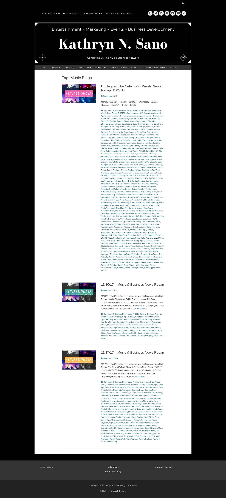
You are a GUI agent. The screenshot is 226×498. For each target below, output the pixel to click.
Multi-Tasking (145, 192)
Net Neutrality (141, 211)
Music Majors (147, 409)
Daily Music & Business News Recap (118, 110)
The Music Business (124, 431)
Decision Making (114, 148)
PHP (112, 224)
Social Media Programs (144, 238)
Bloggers (104, 124)
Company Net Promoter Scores (131, 135)
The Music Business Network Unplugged (140, 433)
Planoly (125, 224)
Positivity (145, 224)
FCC (134, 167)
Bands (103, 121)
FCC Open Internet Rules (147, 167)
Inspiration (130, 178)
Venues (132, 265)
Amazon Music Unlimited (128, 385)
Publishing (141, 230)
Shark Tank (122, 235)
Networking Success (133, 213)
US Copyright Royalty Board (117, 265)
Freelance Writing (134, 170)
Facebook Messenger (118, 167)
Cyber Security (134, 146)
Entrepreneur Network (136, 159)
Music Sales (133, 412)
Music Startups (142, 205)
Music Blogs (128, 197)
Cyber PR (124, 146)
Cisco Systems (152, 132)
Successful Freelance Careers (124, 249)
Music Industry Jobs (152, 200)
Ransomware (106, 232)
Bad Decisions (145, 119)
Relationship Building (148, 232)
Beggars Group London (138, 121)
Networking (105, 213)
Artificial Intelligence (125, 119)
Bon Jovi (149, 124)
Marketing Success (148, 186)
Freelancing (146, 170)
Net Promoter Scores (155, 211)
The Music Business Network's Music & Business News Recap (134, 254)
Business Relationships (136, 129)
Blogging (112, 124)
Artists (127, 387)
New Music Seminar (114, 216)
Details (155, 148)
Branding (115, 127)
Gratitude (151, 173)
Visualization (106, 268)
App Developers (131, 116)
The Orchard (132, 257)
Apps (122, 387)
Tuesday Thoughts (108, 262)
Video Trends (150, 265)
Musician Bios (120, 211)
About (42, 67)
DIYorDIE (125, 154)
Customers (115, 146)
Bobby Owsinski (139, 124)
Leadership (121, 401)
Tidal (137, 436)
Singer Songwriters (114, 425)
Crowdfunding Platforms (110, 396)
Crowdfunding (157, 393)
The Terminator (143, 257)
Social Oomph (127, 241)
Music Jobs (140, 203)
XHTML (104, 270)
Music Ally (111, 195)
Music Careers (125, 200)
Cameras (104, 393)
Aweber (136, 119)
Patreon (140, 417)
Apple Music (114, 387)
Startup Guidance (154, 243)
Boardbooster (127, 124)
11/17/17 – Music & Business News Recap (132, 352)
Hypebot (150, 398)
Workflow (120, 268)
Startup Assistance (139, 243)
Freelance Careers (120, 170)
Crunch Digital (136, 140)
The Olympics (129, 436)
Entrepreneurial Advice (153, 159)
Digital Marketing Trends (129, 151)
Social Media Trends (113, 241)
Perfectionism (106, 222)
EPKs (147, 162)
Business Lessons (119, 129)
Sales (126, 423)
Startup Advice (125, 243)
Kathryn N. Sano (111, 485)
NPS (117, 219)
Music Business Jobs (155, 197)
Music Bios (148, 195)
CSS (116, 143)
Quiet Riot (149, 230)
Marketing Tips (106, 189)
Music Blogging (116, 197)
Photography (128, 420)
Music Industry (137, 200)
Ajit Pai (104, 116)
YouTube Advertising (109, 442)
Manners (111, 186)
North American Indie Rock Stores (114, 330)
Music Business (140, 197)
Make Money (154, 401)
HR (147, 175)
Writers (128, 268)
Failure (129, 167)
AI (160, 113)
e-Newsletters (142, 154)
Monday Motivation (117, 192)
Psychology (131, 230)
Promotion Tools (120, 230)
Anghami (149, 385)
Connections (149, 135)
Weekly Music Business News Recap (147, 110)
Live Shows (144, 184)
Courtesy (130, 138)
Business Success (153, 129)
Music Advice (145, 322)
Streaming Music (128, 246)
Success (139, 246)
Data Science (125, 396)
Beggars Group (123, 121)
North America (145, 216)
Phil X (158, 222)
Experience (55, 67)
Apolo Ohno (158, 385)
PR (150, 224)
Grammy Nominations (123, 173)
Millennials (105, 192)
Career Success (130, 132)
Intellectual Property (108, 401)
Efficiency (152, 154)
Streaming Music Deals (140, 428)
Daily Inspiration (147, 146)
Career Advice (114, 393)
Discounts (154, 396)
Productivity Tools (144, 227)
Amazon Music (112, 385)
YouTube (156, 439)
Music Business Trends (110, 200)
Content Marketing (144, 393)
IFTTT (158, 175)
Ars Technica (112, 119)
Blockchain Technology (122, 390)
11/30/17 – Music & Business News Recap (132, 284)
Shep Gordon (150, 235)
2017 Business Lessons (129, 113)
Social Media (129, 238)
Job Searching (120, 181)
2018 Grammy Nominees (148, 113)
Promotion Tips (107, 230)
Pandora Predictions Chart (126, 417)
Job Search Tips (107, 181)
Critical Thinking (116, 140)
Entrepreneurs (124, 162)
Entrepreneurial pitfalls (109, 162)
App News (105, 387)
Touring (143, 436)
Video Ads (140, 265)
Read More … (143, 308)
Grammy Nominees (140, 173)
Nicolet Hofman (128, 216)
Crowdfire (126, 140)
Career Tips (141, 132)
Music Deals (130, 406)
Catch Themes (119, 491)
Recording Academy (131, 232)
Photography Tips (140, 420)
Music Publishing (107, 412)
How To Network (139, 175)
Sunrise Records (143, 249)
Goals (112, 173)
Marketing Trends (120, 189)
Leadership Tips (132, 401)
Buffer (133, 127)
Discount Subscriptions (140, 396)
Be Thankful (111, 121)
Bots (155, 124)
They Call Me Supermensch (134, 260)
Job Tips (149, 181)
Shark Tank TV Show (136, 235)
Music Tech (105, 208)
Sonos (154, 425)
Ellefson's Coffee (107, 157)
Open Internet (125, 219)
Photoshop (105, 224)
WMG (123, 439)
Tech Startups (106, 252)
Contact (173, 67)
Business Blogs (138, 390)
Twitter (127, 262)
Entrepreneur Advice (119, 159)
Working (134, 439)
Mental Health (151, 189)
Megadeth (141, 189)
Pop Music (152, 420)
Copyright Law (121, 138)
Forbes (120, 398)
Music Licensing (152, 203)
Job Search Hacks (156, 178)
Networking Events (118, 213)
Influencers (121, 178)
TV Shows (120, 262)
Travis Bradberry (152, 260)
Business (149, 127)
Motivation (135, 192)
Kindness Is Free (107, 184)
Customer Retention (144, 143)
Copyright (111, 138)
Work (128, 439)
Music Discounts (142, 406)
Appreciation (143, 116)
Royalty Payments (116, 423)
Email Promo (120, 157)
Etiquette (153, 162)
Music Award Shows (123, 195)
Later (117, 184)
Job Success (140, 181)
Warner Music (115, 439)
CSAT (111, 143)
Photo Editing (149, 417)
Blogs (118, 124)
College (133, 393)
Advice (151, 382)
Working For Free (145, 439)
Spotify (136, 241)
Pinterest (118, 224)
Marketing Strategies (132, 186)
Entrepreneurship (137, 162)
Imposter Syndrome (108, 178)
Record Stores (117, 232)
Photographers (116, 420)
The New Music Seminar (117, 257)
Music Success (154, 205)
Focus (109, 170)
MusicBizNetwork (107, 211)
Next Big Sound (145, 414)
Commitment (114, 135)
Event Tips (129, 165)
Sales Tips (134, 423)
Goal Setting (129, 398)
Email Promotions (132, 157)
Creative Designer (146, 138)
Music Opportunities (127, 205)
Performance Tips (119, 222)
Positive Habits (134, 224)
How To (129, 175)
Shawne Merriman (145, 423)
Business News (150, 390)
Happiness (114, 175)
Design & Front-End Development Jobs (136, 148)
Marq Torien (132, 189)
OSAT (154, 219)
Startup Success (107, 246)
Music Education (156, 406)
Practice (156, 224)
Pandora (111, 417)
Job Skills (130, 181)
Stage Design (114, 243)
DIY (157, 151)
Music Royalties (121, 412)
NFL (153, 414)
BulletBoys (141, 127)
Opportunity (147, 219)
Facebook (105, 167)
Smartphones (118, 238)
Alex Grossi (112, 116)
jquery (156, 181)
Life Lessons (124, 184)
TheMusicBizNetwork (115, 260)
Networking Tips (148, 213)
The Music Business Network (123, 67)
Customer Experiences (127, 143)
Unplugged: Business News (153, 67)
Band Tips (156, 119)
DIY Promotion (115, 154)
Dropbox (133, 154)
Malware (104, 186)
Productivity (118, 227)
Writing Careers (137, 268)
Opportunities (137, 219)
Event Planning (117, 165)
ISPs (146, 178)
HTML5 (152, 175)
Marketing (119, 186)
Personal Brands (148, 222)
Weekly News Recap (109, 113)
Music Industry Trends (126, 203)
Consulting (69, 67)
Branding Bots (125, 127)
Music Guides (106, 409)
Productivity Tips (129, 227)
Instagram (139, 178)
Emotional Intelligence (148, 157)
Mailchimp (153, 184)
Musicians (131, 211)
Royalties (104, 235)
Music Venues (137, 208)
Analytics (120, 116)
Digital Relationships (146, 151)
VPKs (114, 268)
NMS (137, 216)
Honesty (122, 175)
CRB (137, 138)
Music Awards (137, 195)
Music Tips (115, 208)
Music (154, 192)
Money (128, 192)
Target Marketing (156, 249)
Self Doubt (113, 235)
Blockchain (152, 121)
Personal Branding (134, 222)
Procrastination (106, 227)
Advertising (143, 382)
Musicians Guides (131, 414)
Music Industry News (109, 203)
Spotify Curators (146, 241)
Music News (114, 205)
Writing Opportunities (152, 268)
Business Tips (106, 132)
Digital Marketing (112, 151)
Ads (136, 382)
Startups (118, 246)
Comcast (104, 135)
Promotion (156, 227)
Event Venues (139, 165)
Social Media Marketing (142, 425)
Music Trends (125, 208)
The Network (118, 436)
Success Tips (149, 246)
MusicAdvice (148, 208)
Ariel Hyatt (153, 116)
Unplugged (151, 436)
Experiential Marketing (153, 165)
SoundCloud (105, 428)
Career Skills (118, 132)
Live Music (135, 184)
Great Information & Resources (92, 67)
